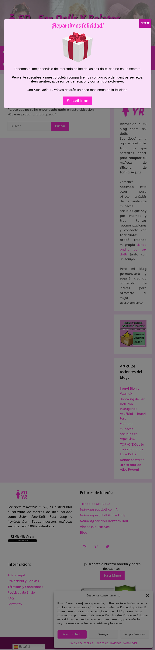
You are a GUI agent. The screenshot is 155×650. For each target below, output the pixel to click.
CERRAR (145, 23)
